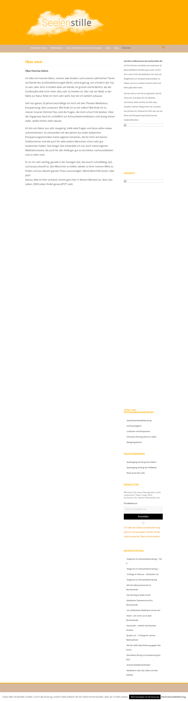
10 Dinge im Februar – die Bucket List (143, 574)
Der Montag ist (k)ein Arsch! (139, 595)
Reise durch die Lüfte (136, 473)
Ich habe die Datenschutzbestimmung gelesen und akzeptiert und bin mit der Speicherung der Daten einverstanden (142, 532)
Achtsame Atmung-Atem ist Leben (141, 436)
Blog (116, 48)
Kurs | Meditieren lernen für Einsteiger (84, 48)
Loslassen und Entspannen (138, 431)
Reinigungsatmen (134, 442)
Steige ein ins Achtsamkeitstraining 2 (142, 568)
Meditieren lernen (39, 48)
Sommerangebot (134, 426)
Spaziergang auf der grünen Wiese (141, 462)
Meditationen (57, 48)
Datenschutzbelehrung (173, 696)
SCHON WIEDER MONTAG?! (138, 665)
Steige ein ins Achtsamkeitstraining (142, 579)
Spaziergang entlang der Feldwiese (142, 467)
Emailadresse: (131, 503)
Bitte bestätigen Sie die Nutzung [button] (145, 697)
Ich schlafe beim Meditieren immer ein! (143, 610)
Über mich (126, 48)
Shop (108, 48)
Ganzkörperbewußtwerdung (139, 420)
